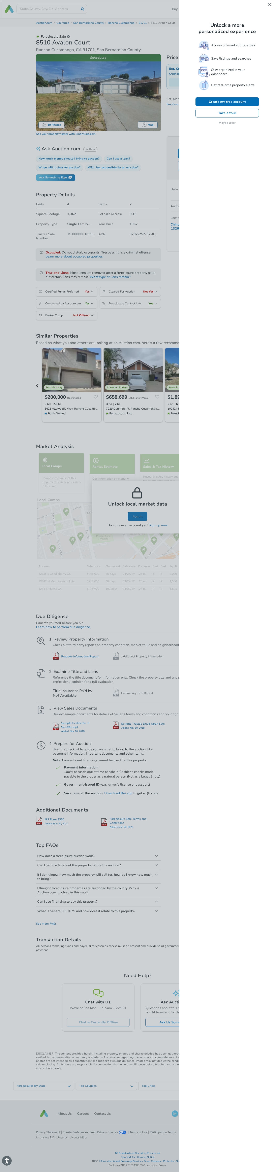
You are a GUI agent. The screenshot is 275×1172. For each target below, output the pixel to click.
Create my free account (227, 102)
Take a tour (227, 113)
